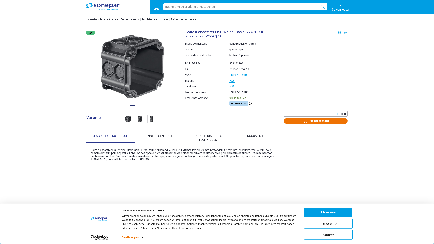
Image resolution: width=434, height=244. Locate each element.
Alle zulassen (328, 212)
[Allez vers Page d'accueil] (86, 19)
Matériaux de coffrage (155, 19)
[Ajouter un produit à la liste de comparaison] (339, 33)
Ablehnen (328, 234)
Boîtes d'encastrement (184, 19)
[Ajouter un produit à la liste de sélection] (345, 33)
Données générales (159, 136)
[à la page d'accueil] (118, 7)
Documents (256, 136)
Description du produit (110, 136)
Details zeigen (130, 237)
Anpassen (326, 223)
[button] (132, 66)
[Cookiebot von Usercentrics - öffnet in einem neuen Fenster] (99, 237)
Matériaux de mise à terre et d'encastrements (113, 19)
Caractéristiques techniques (207, 137)
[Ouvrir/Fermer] (250, 103)
